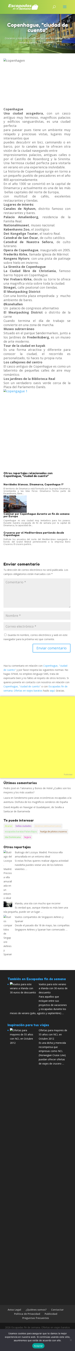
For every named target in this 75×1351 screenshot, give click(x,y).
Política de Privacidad (27, 1313)
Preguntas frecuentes (35, 1318)
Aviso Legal (14, 1309)
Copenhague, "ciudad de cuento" (22, 686)
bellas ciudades (23, 826)
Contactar (57, 1309)
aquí (52, 690)
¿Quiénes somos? (36, 1309)
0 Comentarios (48, 42)
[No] (70, 1340)
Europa (33, 42)
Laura (6, 797)
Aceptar (38, 1345)
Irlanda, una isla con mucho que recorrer (38, 903)
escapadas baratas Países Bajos (21, 831)
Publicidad (68, 774)
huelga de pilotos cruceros (53, 831)
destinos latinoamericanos (48, 826)
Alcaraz (8, 826)
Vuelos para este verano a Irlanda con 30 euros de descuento (53, 988)
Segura (27, 837)
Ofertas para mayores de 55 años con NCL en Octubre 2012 (53, 1034)
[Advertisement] (37, 432)
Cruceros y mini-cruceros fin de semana (27, 38)
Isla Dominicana (13, 837)
